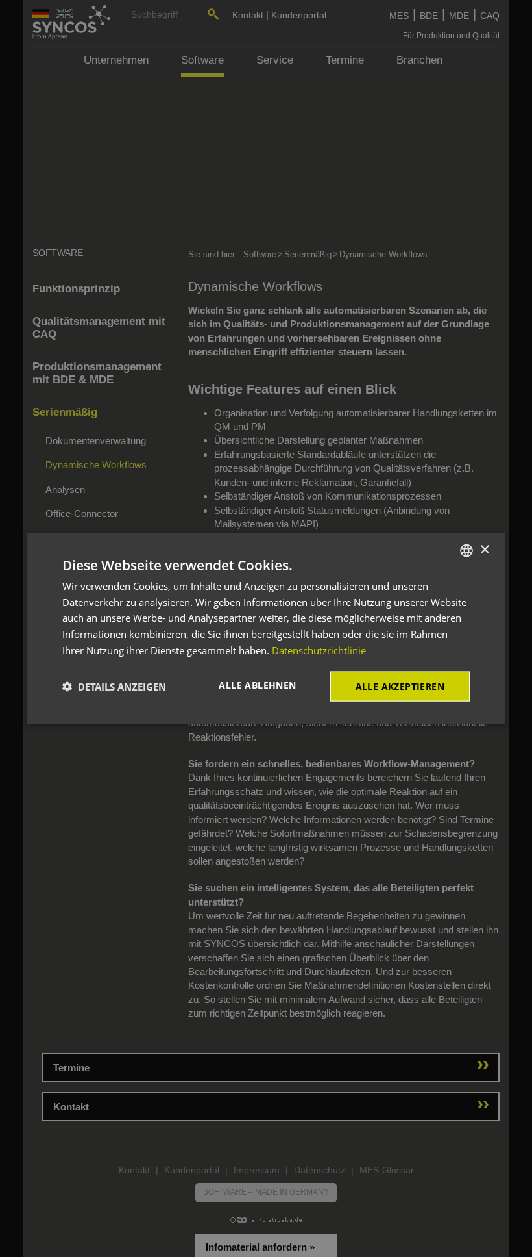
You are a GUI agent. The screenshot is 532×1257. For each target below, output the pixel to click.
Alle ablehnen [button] (257, 684)
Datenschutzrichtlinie (319, 649)
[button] (114, 686)
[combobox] (466, 550)
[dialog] (266, 628)
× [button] (484, 550)
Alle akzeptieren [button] (400, 685)
